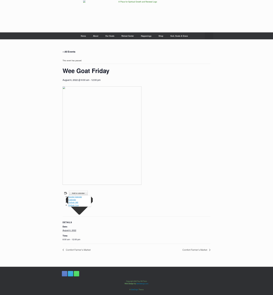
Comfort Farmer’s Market (78, 249)
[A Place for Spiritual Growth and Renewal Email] (70, 273)
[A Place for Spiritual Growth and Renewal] (136, 16)
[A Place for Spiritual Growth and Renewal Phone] (76, 273)
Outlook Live (73, 205)
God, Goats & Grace (179, 36)
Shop (161, 36)
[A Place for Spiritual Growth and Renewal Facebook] (64, 273)
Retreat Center (127, 36)
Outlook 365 (73, 202)
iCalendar (72, 199)
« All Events (69, 51)
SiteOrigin (134, 289)
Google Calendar (75, 196)
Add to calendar (78, 193)
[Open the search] (209, 35)
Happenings (146, 36)
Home (83, 36)
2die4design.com (142, 283)
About (95, 36)
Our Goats (109, 36)
